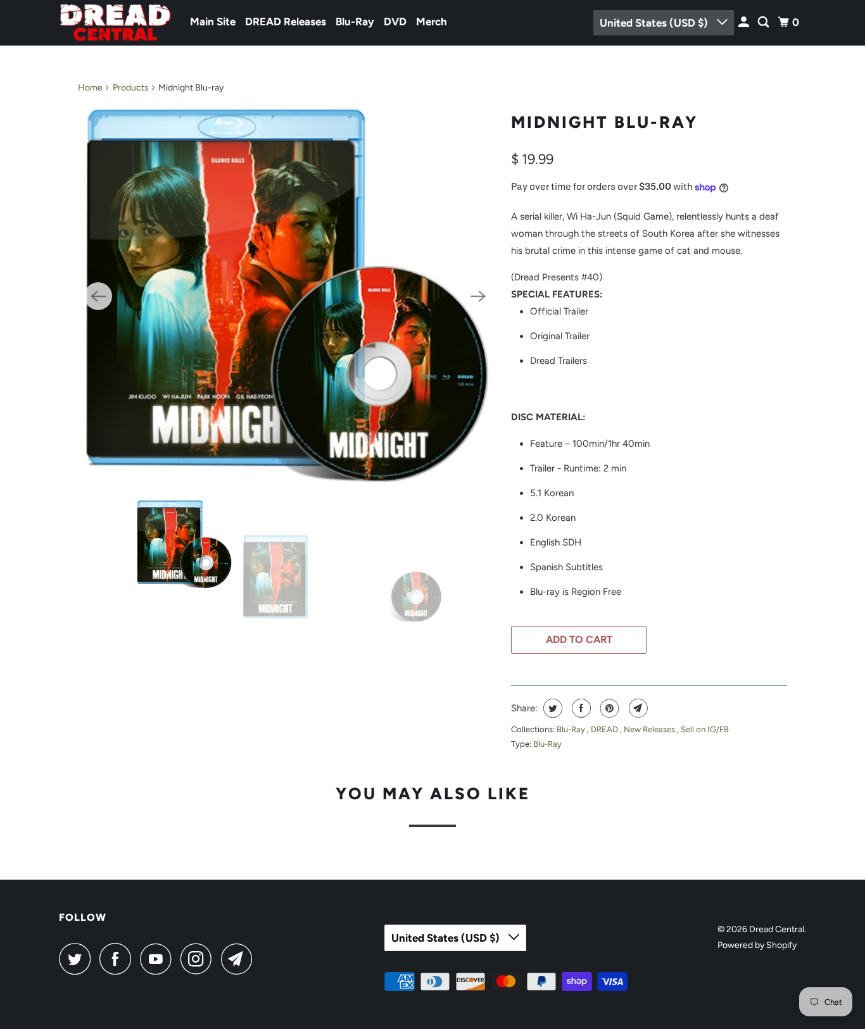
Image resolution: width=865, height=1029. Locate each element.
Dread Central (776, 929)
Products (131, 87)
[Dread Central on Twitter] (78, 959)
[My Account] (745, 22)
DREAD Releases (285, 21)
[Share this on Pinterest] (608, 708)
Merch (431, 21)
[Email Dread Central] (240, 959)
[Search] (764, 22)
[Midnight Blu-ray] (288, 296)
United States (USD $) (655, 22)
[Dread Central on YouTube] (159, 959)
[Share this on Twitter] (551, 708)
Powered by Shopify (757, 945)
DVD (395, 21)
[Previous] (98, 296)
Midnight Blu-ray (604, 122)
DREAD (605, 729)
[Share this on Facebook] (580, 708)
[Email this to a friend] (637, 708)
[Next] (478, 296)
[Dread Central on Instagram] (199, 959)
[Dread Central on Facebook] (118, 959)
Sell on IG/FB (705, 729)
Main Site (213, 21)
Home (90, 87)
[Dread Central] (116, 23)
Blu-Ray (355, 21)
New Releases (650, 729)
